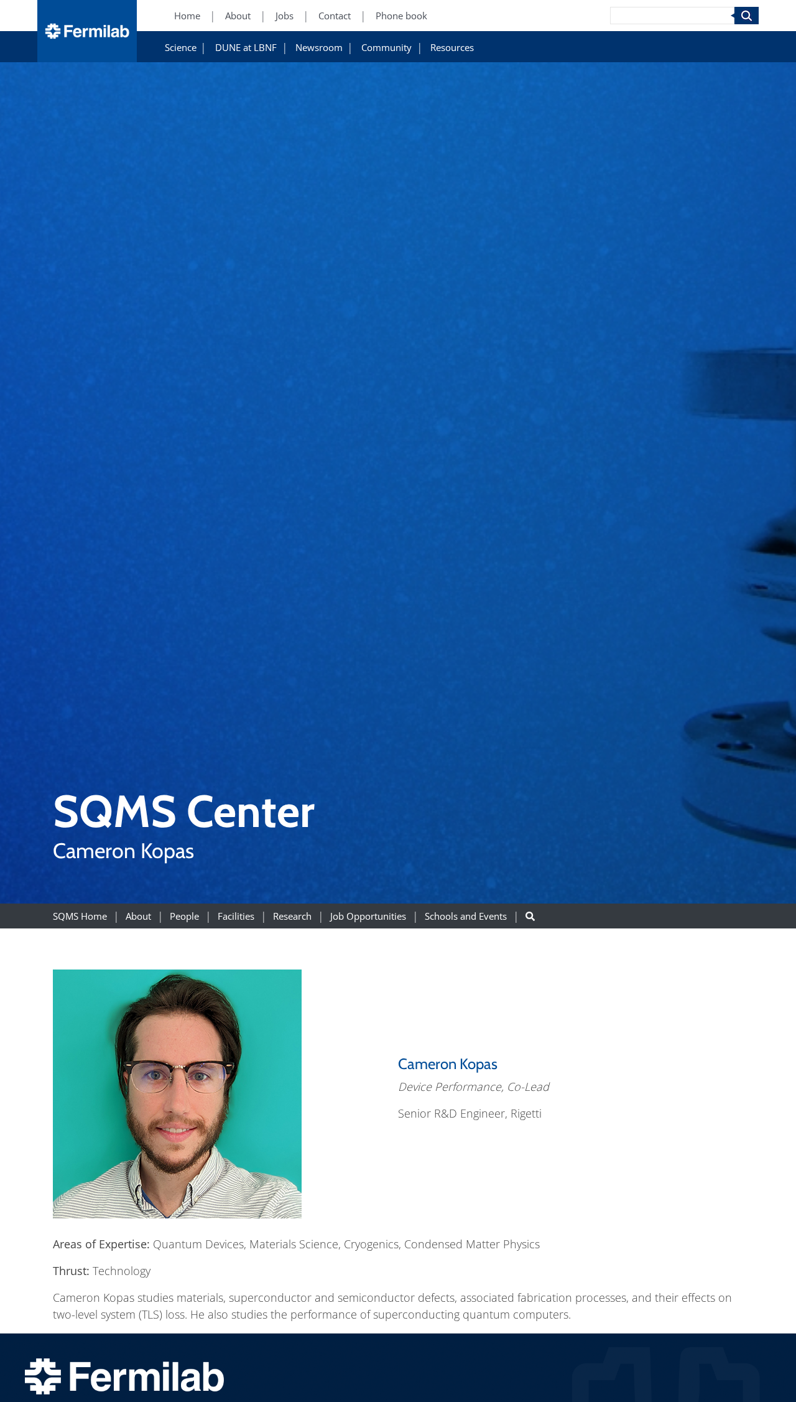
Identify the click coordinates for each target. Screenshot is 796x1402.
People (184, 915)
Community (386, 47)
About (238, 16)
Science (181, 47)
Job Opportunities (368, 915)
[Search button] (530, 915)
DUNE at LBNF (246, 47)
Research (292, 915)
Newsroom (319, 47)
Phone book (401, 16)
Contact (334, 16)
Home (187, 16)
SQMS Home (80, 915)
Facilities (236, 915)
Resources (452, 47)
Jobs (284, 16)
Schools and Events (466, 915)
